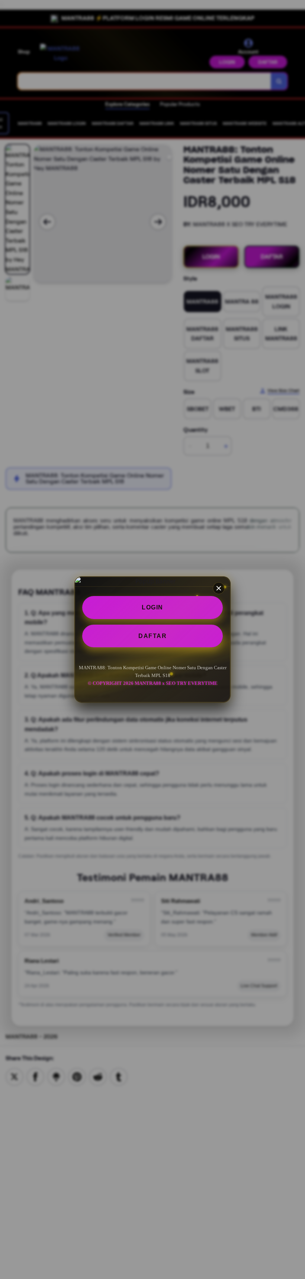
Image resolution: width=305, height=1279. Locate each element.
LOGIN (152, 607)
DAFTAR (152, 636)
